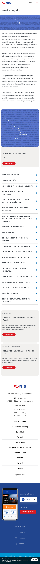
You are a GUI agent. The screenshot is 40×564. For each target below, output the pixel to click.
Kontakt (20, 463)
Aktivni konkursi (20, 422)
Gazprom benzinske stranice (20, 447)
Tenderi (20, 437)
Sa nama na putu (20, 453)
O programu (6, 313)
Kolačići (19, 556)
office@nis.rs (20, 405)
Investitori (20, 432)
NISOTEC (20, 458)
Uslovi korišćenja (10, 556)
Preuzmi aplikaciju (28, 512)
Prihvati (34, 559)
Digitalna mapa (20, 475)
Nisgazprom (20, 442)
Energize (20, 468)
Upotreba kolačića (6, 561)
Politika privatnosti (29, 556)
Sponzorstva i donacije (20, 427)
